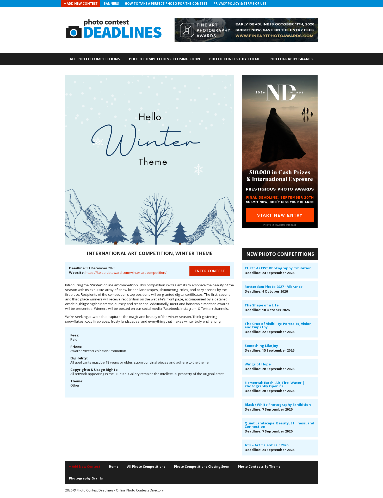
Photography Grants (291, 58)
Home (114, 466)
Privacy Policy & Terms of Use (239, 3)
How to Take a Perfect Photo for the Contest (166, 3)
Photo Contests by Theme (259, 466)
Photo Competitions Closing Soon (164, 58)
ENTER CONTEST (210, 270)
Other (74, 385)
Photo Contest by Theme (234, 58)
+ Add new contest (84, 466)
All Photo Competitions (95, 58)
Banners (111, 3)
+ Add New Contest (81, 3)
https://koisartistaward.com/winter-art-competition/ (125, 272)
